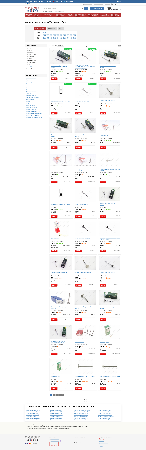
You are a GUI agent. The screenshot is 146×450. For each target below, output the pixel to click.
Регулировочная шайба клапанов (34, 113)
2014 (57, 34)
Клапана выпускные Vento (104, 419)
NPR (29, 64)
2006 (64, 35)
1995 (61, 37)
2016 (64, 34)
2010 (44, 34)
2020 (44, 32)
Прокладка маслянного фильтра (34, 117)
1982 (51, 38)
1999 (74, 37)
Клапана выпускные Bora (32, 413)
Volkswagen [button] (51, 28)
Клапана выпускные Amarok (33, 410)
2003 (54, 35)
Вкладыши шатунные (31, 107)
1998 (71, 37)
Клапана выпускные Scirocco (81, 416)
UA (29, 3)
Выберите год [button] (39, 28)
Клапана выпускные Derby (56, 410)
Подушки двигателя (31, 109)
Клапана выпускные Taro (104, 410)
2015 (61, 34)
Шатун (27, 103)
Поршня (28, 80)
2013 (54, 34)
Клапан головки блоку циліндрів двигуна (59, 66)
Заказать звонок (54, 443)
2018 (71, 34)
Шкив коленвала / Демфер (32, 97)
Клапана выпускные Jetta (56, 415)
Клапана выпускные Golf (56, 413)
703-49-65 (55, 441)
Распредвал (29, 89)
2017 (68, 34)
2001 (48, 35)
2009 (74, 35)
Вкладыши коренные (31, 105)
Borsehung (30, 52)
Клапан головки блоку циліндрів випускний (59, 307)
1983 (54, 38)
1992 (51, 37)
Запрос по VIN (97, 8)
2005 (61, 35)
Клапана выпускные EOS (56, 411)
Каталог (101, 446)
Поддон (28, 101)
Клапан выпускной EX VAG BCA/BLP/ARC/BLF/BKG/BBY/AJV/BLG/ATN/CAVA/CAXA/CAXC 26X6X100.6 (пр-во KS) (90, 67)
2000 (44, 35)
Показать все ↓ (30, 70)
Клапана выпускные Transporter (106, 416)
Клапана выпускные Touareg (105, 413)
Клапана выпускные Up (104, 418)
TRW (29, 66)
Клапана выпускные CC (32, 416)
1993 (54, 37)
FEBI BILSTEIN (31, 54)
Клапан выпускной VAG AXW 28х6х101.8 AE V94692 (110, 170)
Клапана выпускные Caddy (32, 415)
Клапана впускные (30, 81)
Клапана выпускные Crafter (32, 419)
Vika (29, 68)
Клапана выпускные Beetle (32, 411)
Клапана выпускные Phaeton (81, 413)
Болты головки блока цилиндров (34, 87)
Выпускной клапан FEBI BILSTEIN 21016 (85, 376)
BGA (29, 50)
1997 (68, 37)
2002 (51, 35)
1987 (68, 38)
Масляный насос (30, 99)
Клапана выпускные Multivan (57, 419)
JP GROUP (31, 58)
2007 (68, 35)
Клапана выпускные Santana (81, 415)
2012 (51, 34)
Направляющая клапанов (32, 115)
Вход (119, 1)
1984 (57, 38)
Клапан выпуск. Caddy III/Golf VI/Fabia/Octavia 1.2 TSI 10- (58, 342)
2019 (74, 34)
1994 (57, 37)
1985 (61, 38)
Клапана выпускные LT (55, 416)
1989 (74, 38)
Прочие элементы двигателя (33, 111)
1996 (64, 37)
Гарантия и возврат (98, 4)
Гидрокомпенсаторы (31, 85)
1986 (64, 38)
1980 (44, 38)
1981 (48, 38)
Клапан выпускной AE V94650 (82, 238)
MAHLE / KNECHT (32, 62)
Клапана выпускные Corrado (33, 418)
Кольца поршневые (31, 78)
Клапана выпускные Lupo (56, 418)
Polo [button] (60, 28)
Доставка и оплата (87, 4)
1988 (71, 38)
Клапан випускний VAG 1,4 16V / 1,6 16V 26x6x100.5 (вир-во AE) (110, 238)
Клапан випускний (79, 342)
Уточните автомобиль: (29, 28)
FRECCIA (30, 56)
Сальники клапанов (31, 83)
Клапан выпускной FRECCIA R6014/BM (60, 204)
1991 (48, 37)
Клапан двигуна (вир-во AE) (82, 101)
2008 (71, 35)
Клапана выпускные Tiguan (105, 411)
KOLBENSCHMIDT (32, 60)
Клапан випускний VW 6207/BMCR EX (60, 101)
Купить (54, 78)
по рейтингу (60, 45)
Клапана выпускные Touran (105, 415)
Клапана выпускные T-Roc (80, 419)
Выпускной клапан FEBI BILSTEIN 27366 (110, 376)
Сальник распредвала (31, 91)
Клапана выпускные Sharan (81, 418)
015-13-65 (55, 439)
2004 (57, 35)
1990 (44, 37)
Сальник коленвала (31, 95)
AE (29, 48)
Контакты (107, 4)
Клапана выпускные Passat (81, 411)
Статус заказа (116, 4)
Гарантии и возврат (104, 444)
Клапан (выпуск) (104, 135)
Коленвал (28, 93)
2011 (48, 34)
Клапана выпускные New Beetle (82, 410)
